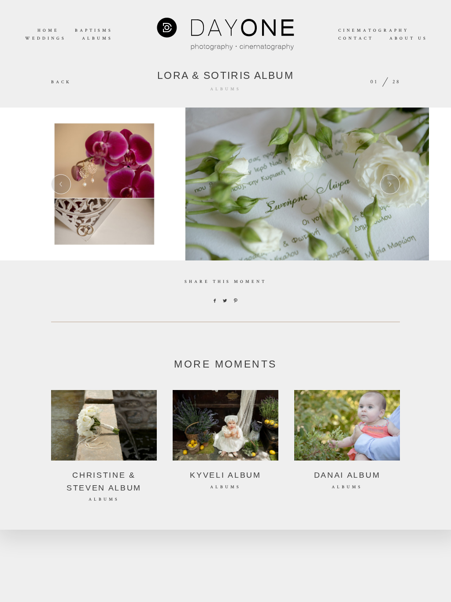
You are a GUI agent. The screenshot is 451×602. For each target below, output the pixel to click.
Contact (355, 39)
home (48, 31)
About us (408, 39)
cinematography (373, 31)
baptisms (94, 31)
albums (97, 39)
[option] (225, 184)
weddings (45, 39)
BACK (61, 82)
